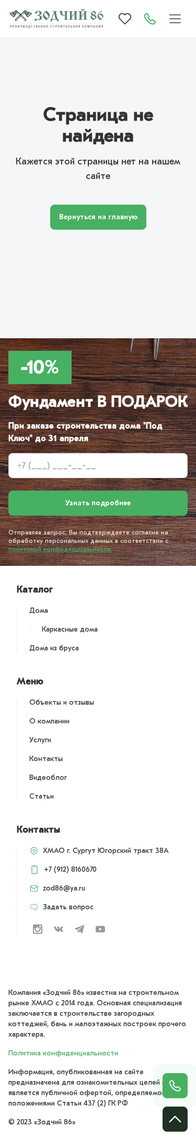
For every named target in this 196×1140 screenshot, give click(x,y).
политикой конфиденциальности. (60, 549)
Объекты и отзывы (61, 702)
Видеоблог (48, 777)
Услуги (40, 739)
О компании (49, 721)
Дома (38, 610)
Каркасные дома (70, 629)
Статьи (41, 796)
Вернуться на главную (98, 216)
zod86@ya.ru (64, 888)
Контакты (46, 758)
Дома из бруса (54, 648)
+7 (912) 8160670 (70, 869)
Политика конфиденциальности (63, 1053)
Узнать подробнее (98, 502)
